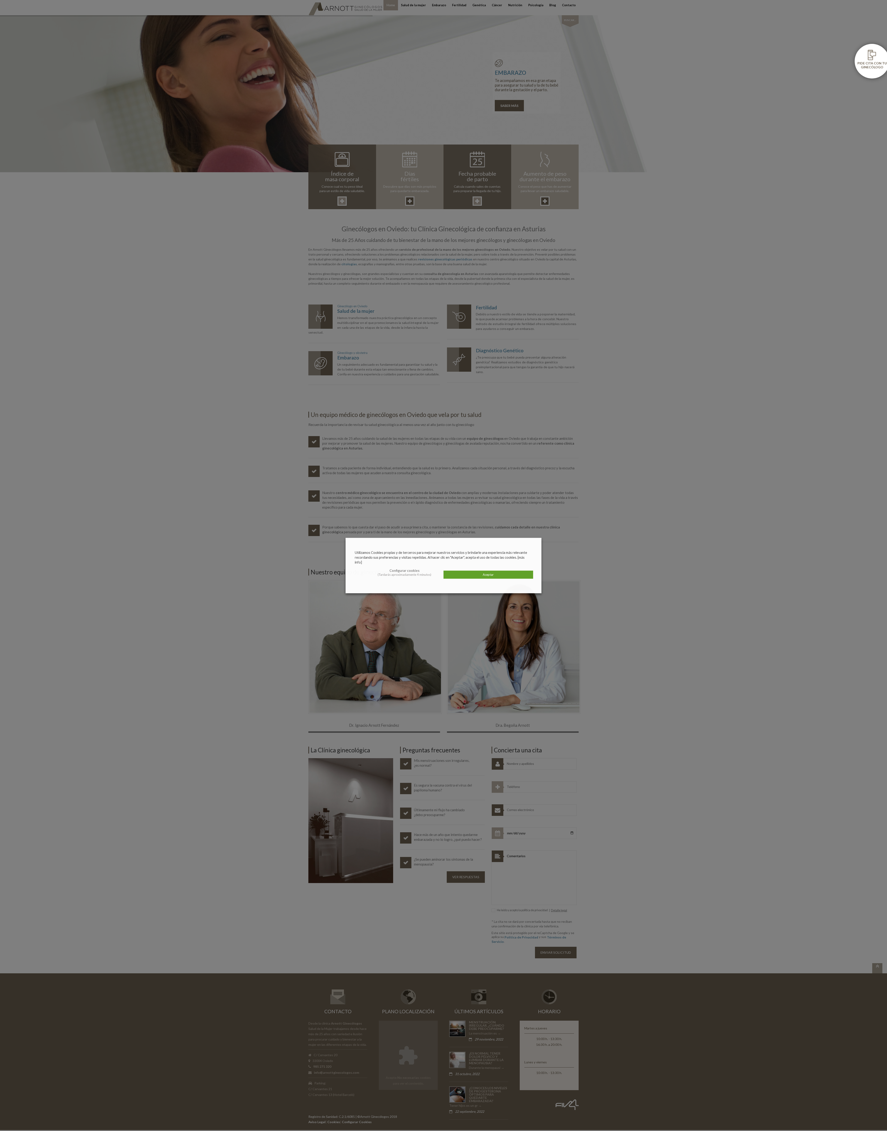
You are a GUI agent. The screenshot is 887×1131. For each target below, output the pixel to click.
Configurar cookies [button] (404, 571)
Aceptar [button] (488, 574)
